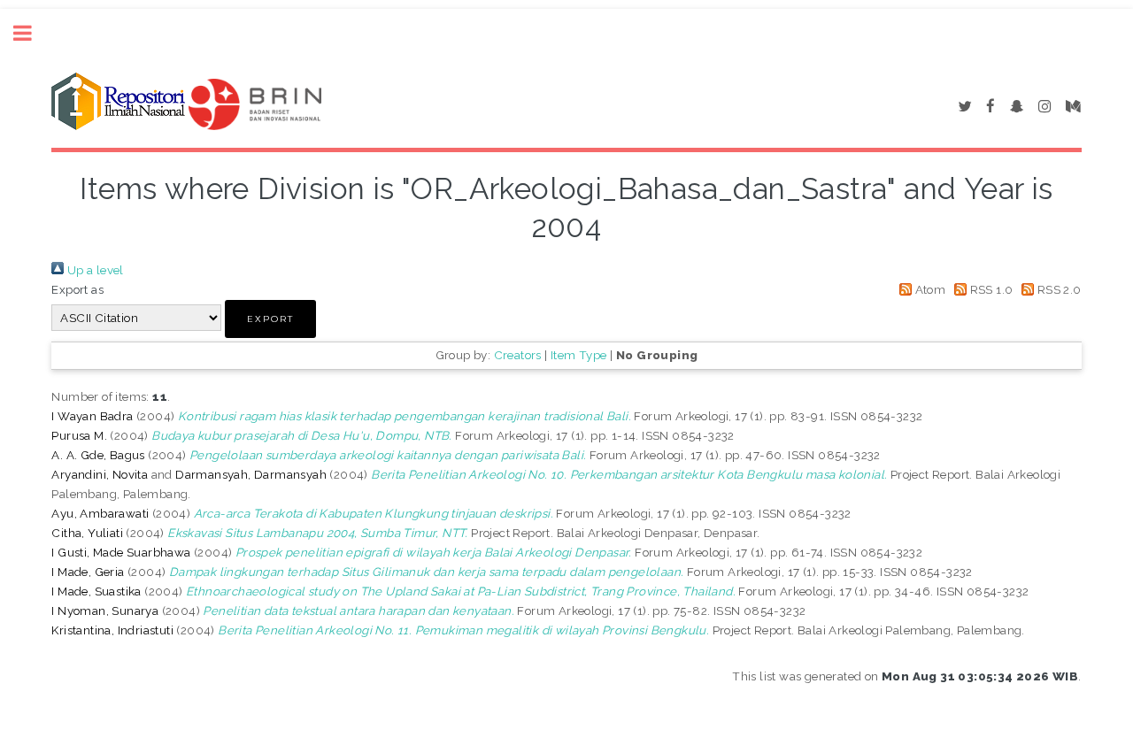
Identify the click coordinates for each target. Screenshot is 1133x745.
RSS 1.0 (990, 289)
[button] (270, 319)
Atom (928, 289)
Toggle (32, 33)
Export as (77, 289)
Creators (518, 355)
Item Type (579, 355)
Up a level (93, 270)
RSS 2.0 (1057, 289)
